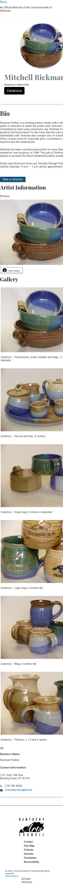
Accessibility (31, 861)
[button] (1, 748)
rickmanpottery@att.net (18, 789)
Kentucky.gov (11, 876)
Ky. (3, 1)
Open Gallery (14, 270)
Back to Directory (13, 179)
